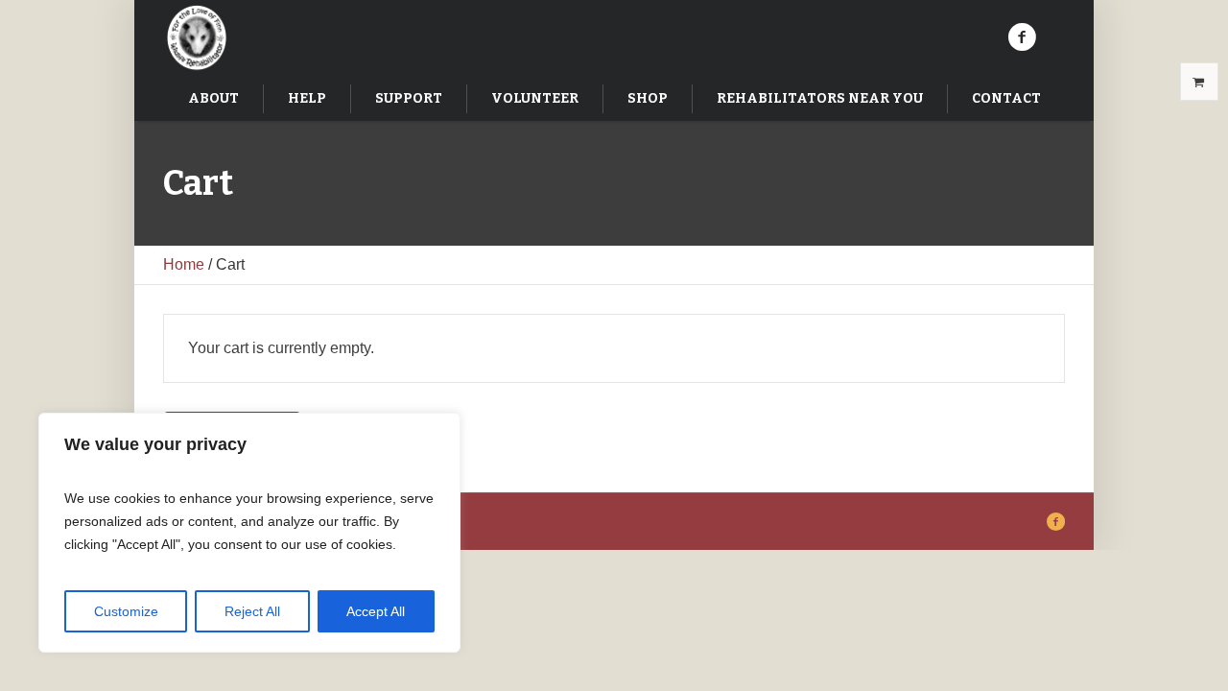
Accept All (375, 611)
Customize (126, 611)
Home (183, 264)
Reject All (252, 611)
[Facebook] (1021, 37)
